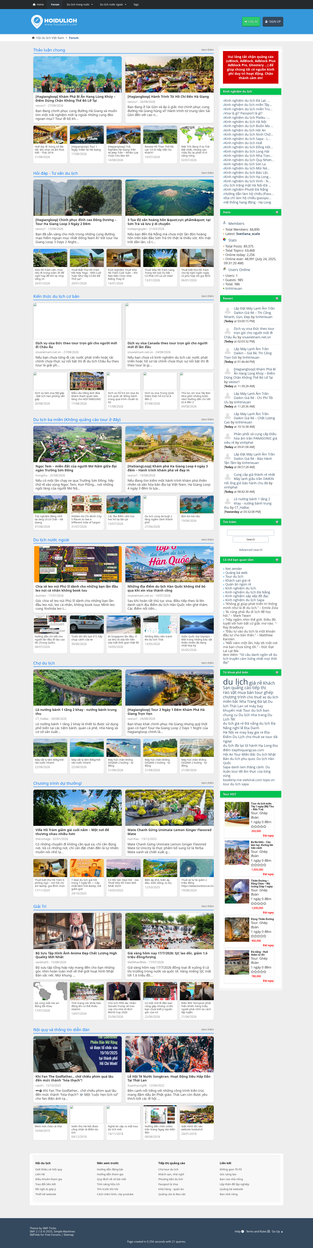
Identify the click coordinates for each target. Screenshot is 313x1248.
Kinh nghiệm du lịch (240, 588)
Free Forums (53, 1234)
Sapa (226, 767)
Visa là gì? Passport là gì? (243, 113)
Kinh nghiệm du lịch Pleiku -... (247, 117)
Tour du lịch (234, 576)
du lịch (235, 681)
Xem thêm (207, 49)
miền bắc (230, 701)
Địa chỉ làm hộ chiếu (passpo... (247, 198)
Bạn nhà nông (229, 1194)
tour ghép (264, 692)
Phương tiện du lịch (170, 1179)
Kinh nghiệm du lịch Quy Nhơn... (249, 160)
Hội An (228, 754)
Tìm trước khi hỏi (107, 1189)
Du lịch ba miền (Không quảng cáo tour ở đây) (77, 419)
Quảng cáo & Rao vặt (171, 1194)
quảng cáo (241, 687)
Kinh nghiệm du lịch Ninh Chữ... (248, 134)
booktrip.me (232, 780)
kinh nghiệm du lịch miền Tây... (248, 104)
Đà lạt (262, 701)
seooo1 (234, 382)
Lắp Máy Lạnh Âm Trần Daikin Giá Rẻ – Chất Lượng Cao (249, 418)
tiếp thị (259, 687)
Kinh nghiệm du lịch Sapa (244, 600)
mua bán (245, 692)
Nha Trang (247, 701)
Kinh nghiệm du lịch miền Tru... (248, 109)
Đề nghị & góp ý (45, 1189)
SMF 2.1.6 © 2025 (41, 1231)
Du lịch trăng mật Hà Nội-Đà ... (247, 185)
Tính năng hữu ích (108, 1184)
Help (238, 1231)
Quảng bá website (231, 1189)
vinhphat (246, 442)
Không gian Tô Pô (231, 1169)
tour (226, 784)
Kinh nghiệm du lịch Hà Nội (245, 121)
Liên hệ (40, 1174)
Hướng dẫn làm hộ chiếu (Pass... (249, 194)
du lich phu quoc (243, 759)
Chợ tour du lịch (168, 1169)
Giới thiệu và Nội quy (48, 1169)
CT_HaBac (242, 507)
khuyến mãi (232, 710)
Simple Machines (64, 1231)
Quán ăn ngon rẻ (238, 584)
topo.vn (269, 780)
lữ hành (251, 745)
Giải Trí (39, 906)
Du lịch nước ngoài (51, 539)
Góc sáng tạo (228, 1174)
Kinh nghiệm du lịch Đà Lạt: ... (247, 100)
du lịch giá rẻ (233, 723)
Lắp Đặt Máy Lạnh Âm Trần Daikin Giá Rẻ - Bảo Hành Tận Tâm (249, 458)
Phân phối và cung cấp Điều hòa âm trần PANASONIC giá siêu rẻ (250, 438)
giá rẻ (255, 682)
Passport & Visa (168, 1184)
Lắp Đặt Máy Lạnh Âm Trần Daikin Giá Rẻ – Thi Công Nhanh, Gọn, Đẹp (249, 312)
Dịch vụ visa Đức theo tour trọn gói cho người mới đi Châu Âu (249, 332)
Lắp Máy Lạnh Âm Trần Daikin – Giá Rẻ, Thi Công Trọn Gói (248, 353)
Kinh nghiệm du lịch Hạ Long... (247, 177)
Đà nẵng (251, 723)
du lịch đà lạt (233, 745)
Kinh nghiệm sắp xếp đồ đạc (247, 596)
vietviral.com (252, 780)
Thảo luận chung (49, 49)
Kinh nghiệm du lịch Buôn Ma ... (248, 126)
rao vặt (230, 692)
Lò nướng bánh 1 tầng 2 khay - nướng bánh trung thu (248, 503)
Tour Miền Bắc (245, 754)
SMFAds (35, 1234)
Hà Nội (228, 732)
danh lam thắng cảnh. (248, 767)
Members (236, 223)
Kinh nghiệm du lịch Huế (243, 143)
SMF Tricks (49, 1228)
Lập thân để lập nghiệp (234, 1184)
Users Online (239, 269)
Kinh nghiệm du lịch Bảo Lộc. (246, 172)
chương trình (234, 696)
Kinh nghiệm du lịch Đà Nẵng (247, 592)
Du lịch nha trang (253, 714)
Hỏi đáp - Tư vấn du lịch (55, 173)
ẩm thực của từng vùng (247, 773)
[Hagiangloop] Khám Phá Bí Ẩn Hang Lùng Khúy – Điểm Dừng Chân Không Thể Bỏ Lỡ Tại (250, 373)
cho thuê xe (255, 736)
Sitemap (69, 1234)
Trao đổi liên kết (45, 1184)
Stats (226, 212)
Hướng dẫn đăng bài (110, 1169)
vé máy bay (253, 705)
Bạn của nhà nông (231, 1179)
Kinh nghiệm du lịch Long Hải (246, 151)
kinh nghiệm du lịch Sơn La (245, 164)
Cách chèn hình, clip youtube (115, 1194)
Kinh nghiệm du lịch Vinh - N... (247, 181)
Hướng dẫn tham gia (110, 1174)
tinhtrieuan (233, 288)
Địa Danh (251, 728)
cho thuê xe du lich (262, 696)
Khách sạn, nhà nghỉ (171, 1174)
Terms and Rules (256, 1231)
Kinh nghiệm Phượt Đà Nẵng (246, 189)
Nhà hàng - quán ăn (171, 1189)
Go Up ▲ (277, 1231)
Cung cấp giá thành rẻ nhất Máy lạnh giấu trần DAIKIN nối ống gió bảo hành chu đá (249, 478)
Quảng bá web (236, 572)
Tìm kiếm (229, 522)
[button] (79, 4)
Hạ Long (265, 745)
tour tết (237, 771)
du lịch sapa (239, 784)
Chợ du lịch (44, 663)
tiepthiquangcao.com (248, 750)
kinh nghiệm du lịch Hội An (245, 130)
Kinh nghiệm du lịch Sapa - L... (247, 138)
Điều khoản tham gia (48, 1179)
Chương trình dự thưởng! (57, 783)
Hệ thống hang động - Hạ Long (247, 202)
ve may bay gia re (249, 732)
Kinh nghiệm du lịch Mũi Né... (247, 168)
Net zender (233, 568)
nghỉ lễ (237, 728)
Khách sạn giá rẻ (238, 580)
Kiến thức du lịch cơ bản (56, 296)
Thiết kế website (45, 1194)
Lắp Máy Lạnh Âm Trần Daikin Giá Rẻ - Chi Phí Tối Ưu (248, 397)
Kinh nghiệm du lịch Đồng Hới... (248, 147)
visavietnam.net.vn (256, 337)
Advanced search (250, 550)
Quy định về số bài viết (111, 1179)
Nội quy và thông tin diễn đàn (61, 1029)
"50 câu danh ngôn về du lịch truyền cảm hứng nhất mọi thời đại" (250, 658)
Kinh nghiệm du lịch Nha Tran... (248, 155)
